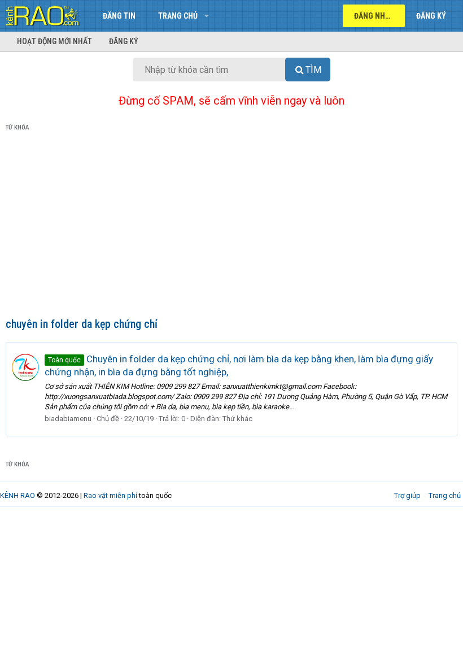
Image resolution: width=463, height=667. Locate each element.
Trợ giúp (407, 495)
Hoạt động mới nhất (54, 41)
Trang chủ (178, 15)
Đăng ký (123, 41)
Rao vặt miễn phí (110, 495)
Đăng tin (119, 15)
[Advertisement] (231, 227)
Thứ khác (237, 418)
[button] (206, 16)
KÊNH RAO (17, 495)
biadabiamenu (68, 418)
